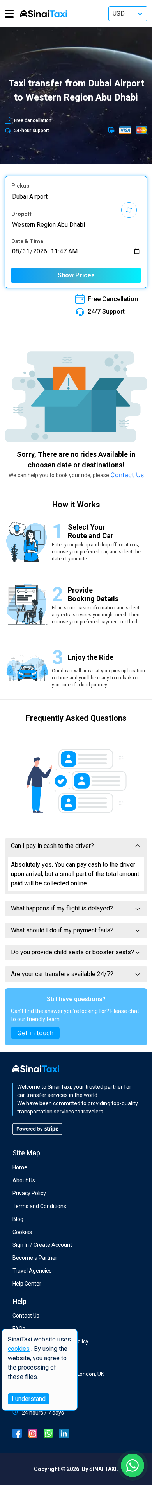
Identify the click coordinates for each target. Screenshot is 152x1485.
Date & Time (27, 241)
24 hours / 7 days (43, 1413)
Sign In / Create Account (42, 1245)
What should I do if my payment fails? (62, 930)
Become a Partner (34, 1258)
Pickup (20, 186)
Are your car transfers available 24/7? (62, 974)
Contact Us (127, 475)
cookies (19, 1348)
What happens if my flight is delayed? (62, 908)
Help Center (26, 1283)
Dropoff (21, 214)
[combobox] (63, 196)
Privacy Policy (29, 1193)
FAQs (18, 1328)
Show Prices (76, 275)
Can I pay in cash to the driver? (52, 845)
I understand (29, 1398)
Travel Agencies (32, 1271)
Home (19, 1167)
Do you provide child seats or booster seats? (72, 952)
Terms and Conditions (39, 1206)
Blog (17, 1219)
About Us (23, 1180)
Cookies (22, 1232)
